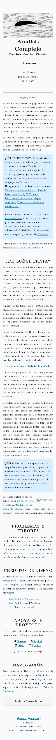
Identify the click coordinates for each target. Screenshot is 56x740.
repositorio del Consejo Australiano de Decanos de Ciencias (18, 504)
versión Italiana (13, 218)
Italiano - (33, 97)
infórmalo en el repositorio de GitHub (32, 552)
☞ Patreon (42, 234)
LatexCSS (14, 602)
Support (34, 718)
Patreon (23, 182)
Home (22, 718)
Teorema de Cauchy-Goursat (20, 190)
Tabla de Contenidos (32, 247)
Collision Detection (26, 580)
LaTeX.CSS (15, 598)
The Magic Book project (21, 606)
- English (22, 97)
